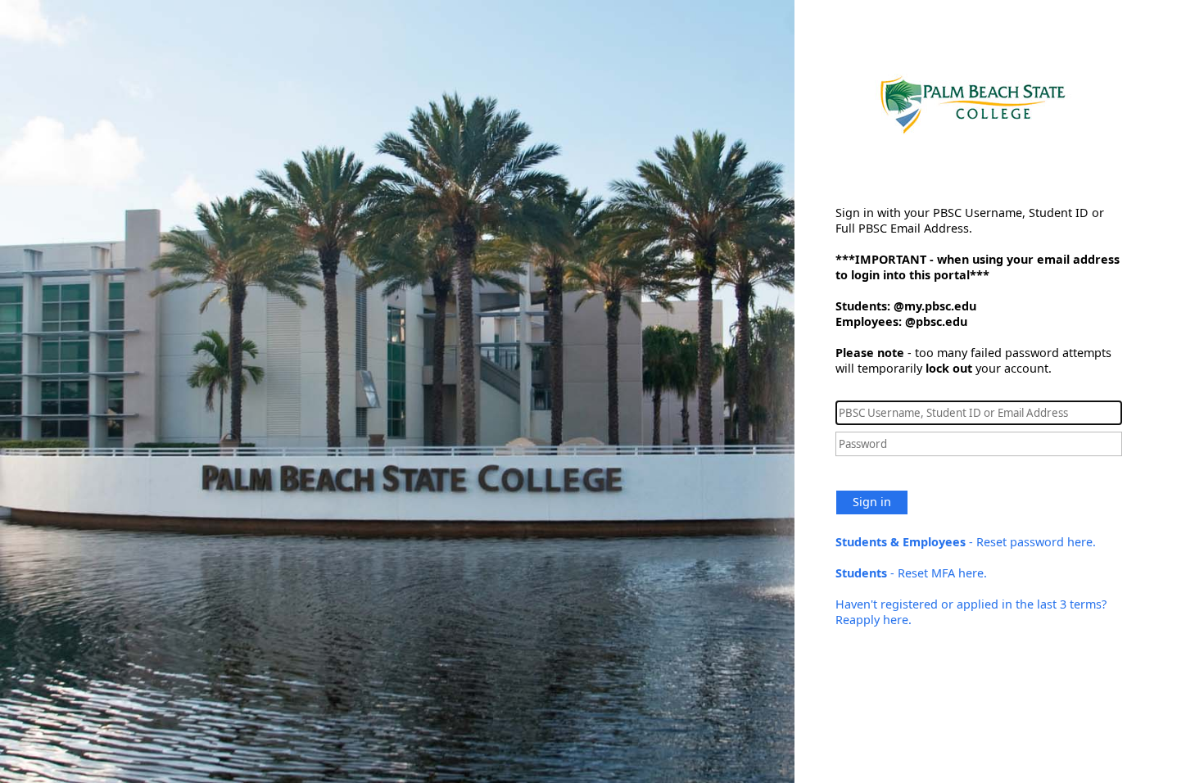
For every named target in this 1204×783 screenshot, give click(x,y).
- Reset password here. (965, 542)
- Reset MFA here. (911, 573)
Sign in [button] (872, 501)
